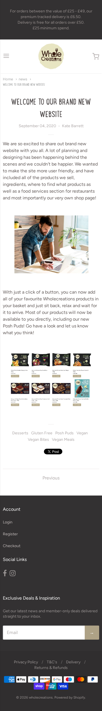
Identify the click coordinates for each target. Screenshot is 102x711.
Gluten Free (41, 433)
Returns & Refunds (51, 667)
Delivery (73, 662)
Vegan (82, 433)
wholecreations (41, 697)
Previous (51, 478)
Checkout (11, 545)
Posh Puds (64, 433)
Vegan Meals (63, 439)
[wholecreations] (51, 56)
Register (10, 534)
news (23, 79)
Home (8, 79)
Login (7, 522)
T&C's (52, 662)
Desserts (20, 433)
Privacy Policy (26, 662)
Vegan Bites (38, 439)
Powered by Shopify (69, 697)
